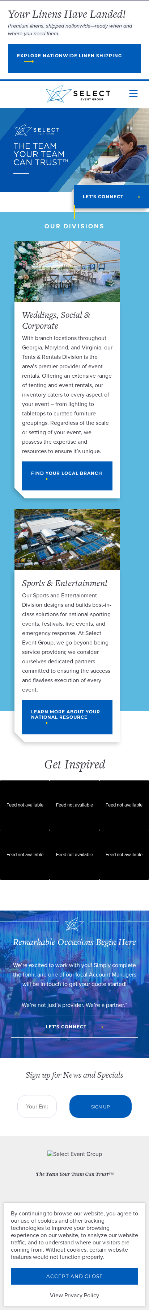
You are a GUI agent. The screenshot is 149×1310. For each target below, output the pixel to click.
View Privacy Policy (74, 1295)
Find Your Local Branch (67, 473)
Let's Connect (103, 196)
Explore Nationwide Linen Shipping (69, 55)
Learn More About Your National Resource (66, 714)
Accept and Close (74, 1276)
